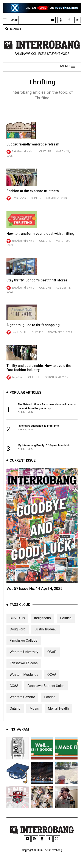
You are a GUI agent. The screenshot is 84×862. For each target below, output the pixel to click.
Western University (24, 652)
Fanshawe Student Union (45, 686)
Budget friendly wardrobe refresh (32, 144)
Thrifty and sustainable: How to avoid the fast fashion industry (38, 368)
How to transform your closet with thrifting (40, 234)
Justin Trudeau (45, 629)
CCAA (14, 686)
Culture (45, 151)
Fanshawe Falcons (24, 663)
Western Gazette (22, 697)
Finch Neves (18, 198)
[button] (68, 66)
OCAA (51, 675)
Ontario (15, 708)
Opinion (36, 198)
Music (34, 708)
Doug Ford (17, 629)
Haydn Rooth (18, 332)
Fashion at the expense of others (32, 191)
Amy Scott (17, 377)
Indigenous (42, 618)
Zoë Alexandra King (22, 151)
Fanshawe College (23, 640)
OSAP (51, 652)
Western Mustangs (24, 675)
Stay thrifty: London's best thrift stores (36, 280)
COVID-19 (17, 618)
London (49, 697)
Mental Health (58, 708)
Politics (66, 618)
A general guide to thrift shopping (33, 325)
